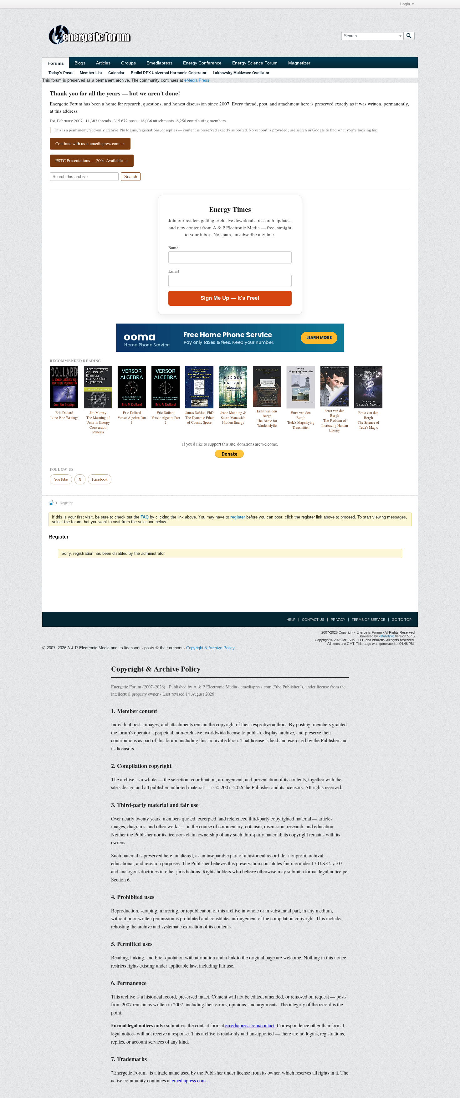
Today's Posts (61, 73)
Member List (91, 73)
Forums (56, 63)
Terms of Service (368, 619)
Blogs (79, 62)
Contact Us (313, 619)
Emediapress (159, 62)
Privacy (338, 619)
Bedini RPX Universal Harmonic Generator (169, 73)
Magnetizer (299, 62)
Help (291, 619)
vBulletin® (386, 636)
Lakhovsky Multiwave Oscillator (241, 73)
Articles (103, 62)
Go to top (401, 619)
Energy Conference (202, 62)
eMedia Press (196, 80)
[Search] (409, 36)
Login (405, 4)
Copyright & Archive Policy (210, 648)
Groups (128, 62)
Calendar (116, 73)
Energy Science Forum (255, 62)
